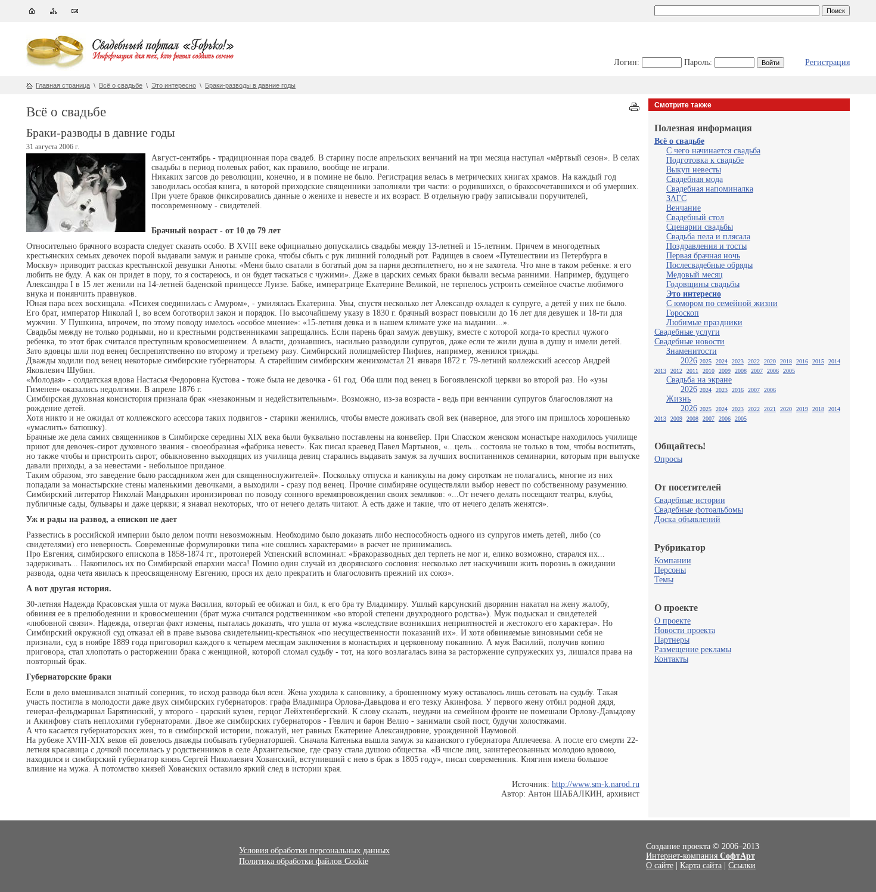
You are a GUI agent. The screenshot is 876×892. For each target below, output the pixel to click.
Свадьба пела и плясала (708, 236)
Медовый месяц (694, 274)
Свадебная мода (694, 179)
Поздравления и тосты (706, 246)
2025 (706, 361)
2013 (660, 371)
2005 (789, 371)
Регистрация (827, 62)
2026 (689, 360)
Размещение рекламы (692, 649)
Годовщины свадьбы (703, 284)
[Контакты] (74, 13)
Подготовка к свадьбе (705, 160)
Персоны (670, 570)
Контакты (671, 659)
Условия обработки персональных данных (314, 850)
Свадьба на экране (699, 379)
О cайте (659, 865)
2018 (786, 361)
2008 (741, 371)
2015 (818, 361)
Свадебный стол (695, 217)
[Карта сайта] (53, 13)
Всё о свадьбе (120, 85)
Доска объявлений (687, 519)
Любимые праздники (704, 322)
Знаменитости (691, 351)
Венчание (683, 207)
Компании (672, 560)
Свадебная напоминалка (709, 188)
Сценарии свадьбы (699, 227)
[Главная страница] (32, 13)
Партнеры (671, 639)
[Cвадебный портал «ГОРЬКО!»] (56, 68)
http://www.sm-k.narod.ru (595, 784)
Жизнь (678, 398)
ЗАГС (676, 198)
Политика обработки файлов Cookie (303, 861)
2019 (802, 409)
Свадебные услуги (687, 332)
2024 (722, 361)
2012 (676, 371)
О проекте (672, 620)
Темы (663, 579)
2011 (692, 371)
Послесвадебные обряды (709, 265)
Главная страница (63, 85)
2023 (738, 361)
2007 (757, 371)
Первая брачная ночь (703, 255)
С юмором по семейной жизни (722, 303)
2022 (754, 361)
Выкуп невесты (693, 169)
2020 (770, 361)
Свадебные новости (689, 341)
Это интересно (173, 85)
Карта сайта (701, 865)
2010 (709, 371)
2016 (802, 361)
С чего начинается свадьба (713, 150)
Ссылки (742, 865)
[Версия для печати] (634, 108)
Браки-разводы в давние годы (250, 85)
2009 (725, 371)
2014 (834, 361)
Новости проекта (684, 630)
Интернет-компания (700, 855)
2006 (773, 371)
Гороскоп (682, 312)
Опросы (668, 459)
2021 (770, 409)
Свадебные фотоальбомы (698, 509)
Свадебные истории (689, 500)
